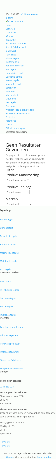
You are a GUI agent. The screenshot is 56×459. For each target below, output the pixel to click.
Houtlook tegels (8, 244)
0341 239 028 (7, 386)
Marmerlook (12, 95)
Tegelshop (11, 54)
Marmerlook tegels (9, 252)
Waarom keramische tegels (20, 109)
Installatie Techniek (16, 43)
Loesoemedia (44, 457)
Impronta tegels (14, 83)
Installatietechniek (9, 351)
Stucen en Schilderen (11, 360)
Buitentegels (12, 61)
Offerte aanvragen (15, 128)
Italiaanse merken (15, 65)
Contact (10, 124)
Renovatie (11, 39)
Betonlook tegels (8, 236)
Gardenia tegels (14, 76)
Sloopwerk (11, 50)
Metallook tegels (8, 261)
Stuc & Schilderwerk (16, 47)
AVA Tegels (5, 281)
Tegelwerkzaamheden (11, 327)
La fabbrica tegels (15, 73)
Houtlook (10, 91)
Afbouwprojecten (9, 335)
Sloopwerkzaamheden (11, 368)
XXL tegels (11, 102)
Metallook (11, 98)
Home (9, 25)
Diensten (10, 28)
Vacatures (11, 120)
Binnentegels (12, 58)
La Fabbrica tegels (9, 289)
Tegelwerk (11, 32)
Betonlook (11, 87)
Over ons (10, 106)
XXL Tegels (5, 269)
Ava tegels (11, 69)
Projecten (10, 117)
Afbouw (10, 36)
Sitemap (9, 457)
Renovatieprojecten (10, 343)
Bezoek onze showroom (18, 113)
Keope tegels (12, 80)
